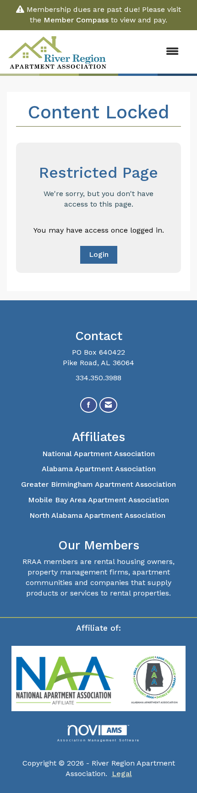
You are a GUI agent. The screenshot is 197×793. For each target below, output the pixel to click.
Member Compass (76, 20)
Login (99, 254)
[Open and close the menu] (148, 52)
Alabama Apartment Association (99, 468)
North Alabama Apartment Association (98, 515)
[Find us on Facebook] (88, 405)
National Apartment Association (98, 453)
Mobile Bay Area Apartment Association (98, 499)
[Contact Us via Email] (108, 405)
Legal (122, 773)
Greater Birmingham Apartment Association (98, 484)
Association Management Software (98, 740)
